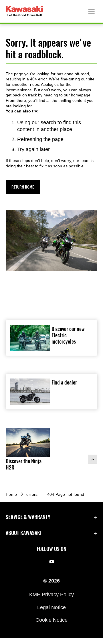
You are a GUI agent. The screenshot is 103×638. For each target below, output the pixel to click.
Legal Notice (51, 607)
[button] (23, 187)
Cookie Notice (51, 620)
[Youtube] (51, 562)
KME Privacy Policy (51, 594)
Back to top (92, 459)
